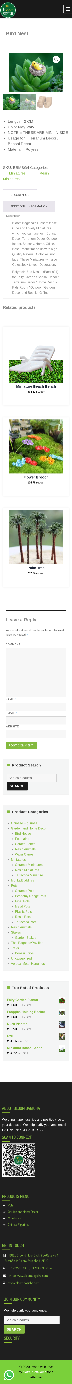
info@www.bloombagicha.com (28, 1276)
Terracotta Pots (25, 922)
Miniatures (17, 173)
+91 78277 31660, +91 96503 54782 (30, 1268)
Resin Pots (23, 917)
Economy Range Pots (30, 896)
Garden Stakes (25, 937)
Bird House (23, 833)
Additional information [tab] (28, 206)
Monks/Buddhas (22, 880)
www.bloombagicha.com (24, 1283)
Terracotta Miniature (29, 875)
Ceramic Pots (24, 891)
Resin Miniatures (27, 870)
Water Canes (24, 854)
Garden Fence (25, 844)
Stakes (16, 932)
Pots (14, 885)
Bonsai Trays (24, 953)
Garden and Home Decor (29, 828)
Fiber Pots (22, 901)
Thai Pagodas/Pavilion (27, 943)
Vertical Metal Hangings (28, 963)
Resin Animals (25, 849)
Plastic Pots (23, 911)
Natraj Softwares (34, 1372)
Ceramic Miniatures (29, 865)
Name (11, 699)
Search (17, 786)
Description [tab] (19, 195)
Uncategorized (21, 958)
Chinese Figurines (24, 823)
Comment (14, 644)
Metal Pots (22, 906)
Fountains (22, 838)
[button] (56, 59)
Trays (15, 948)
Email (11, 713)
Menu (67, 9)
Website (12, 726)
